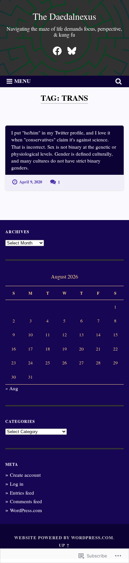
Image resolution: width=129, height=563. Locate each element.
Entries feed (22, 492)
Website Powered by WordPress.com (63, 538)
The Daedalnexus (64, 16)
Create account (25, 474)
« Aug (11, 388)
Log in (16, 483)
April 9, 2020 (30, 182)
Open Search (117, 81)
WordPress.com (26, 510)
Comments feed (26, 501)
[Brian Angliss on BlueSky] (71, 49)
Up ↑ (64, 545)
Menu (22, 81)
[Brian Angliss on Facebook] (57, 49)
